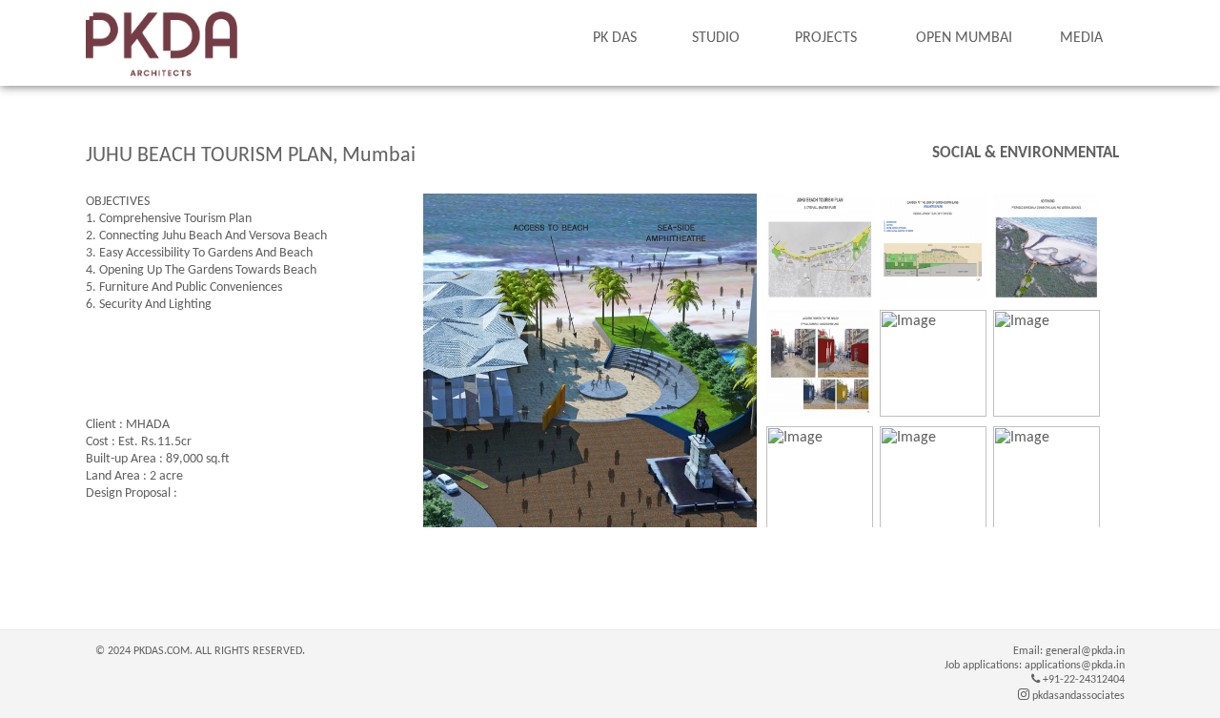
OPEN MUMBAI (964, 38)
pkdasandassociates (1077, 696)
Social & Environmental (1025, 153)
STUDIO (716, 38)
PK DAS (615, 38)
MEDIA (1081, 38)
